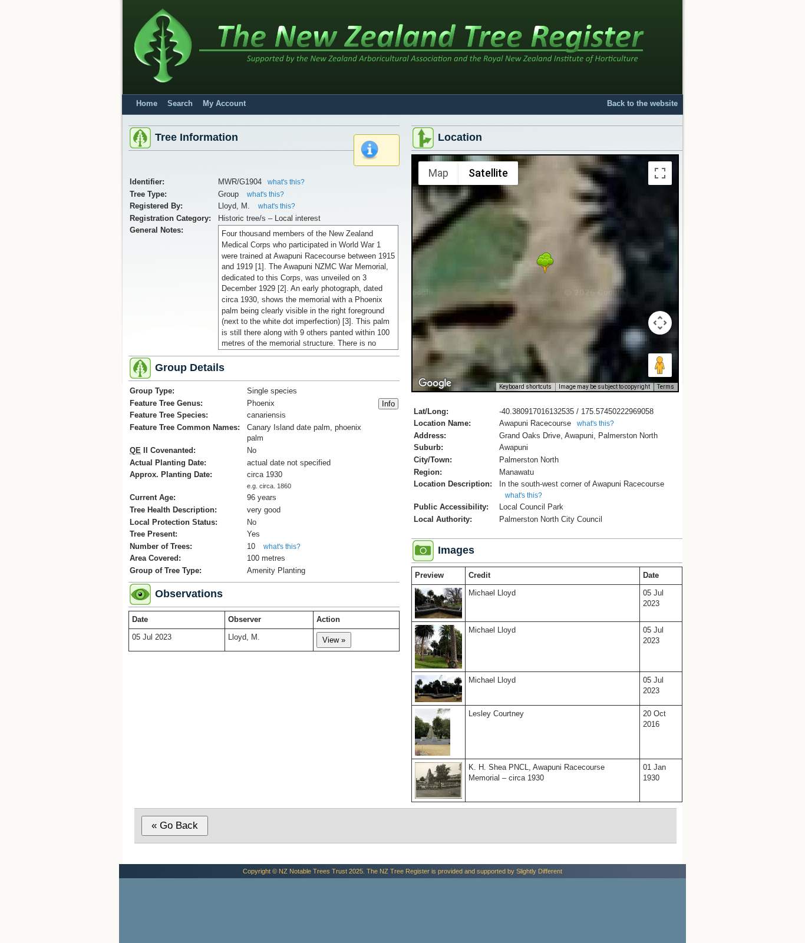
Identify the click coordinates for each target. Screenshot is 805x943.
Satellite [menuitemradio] (488, 173)
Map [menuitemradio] (438, 173)
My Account (224, 104)
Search (180, 104)
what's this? (286, 182)
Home (146, 104)
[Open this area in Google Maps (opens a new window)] (434, 383)
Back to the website (642, 104)
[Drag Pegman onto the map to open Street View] (660, 365)
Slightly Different (539, 871)
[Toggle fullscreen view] (660, 173)
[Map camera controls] (660, 323)
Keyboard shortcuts (525, 386)
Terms (665, 386)
